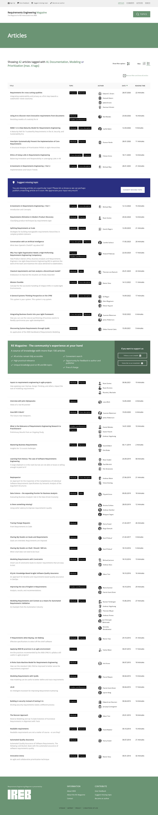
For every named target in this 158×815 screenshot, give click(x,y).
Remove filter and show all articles (137, 76)
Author (101, 86)
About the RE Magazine (76, 795)
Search (147, 3)
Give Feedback (100, 791)
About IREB (71, 791)
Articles (121, 3)
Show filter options (119, 64)
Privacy (78, 808)
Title (12, 86)
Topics (143, 14)
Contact (70, 798)
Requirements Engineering (27, 13)
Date (124, 86)
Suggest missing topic (132, 190)
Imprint (70, 808)
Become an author (102, 798)
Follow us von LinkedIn (131, 356)
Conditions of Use (90, 808)
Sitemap (62, 808)
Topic (71, 86)
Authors (139, 3)
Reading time (140, 86)
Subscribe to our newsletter (131, 363)
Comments (130, 3)
